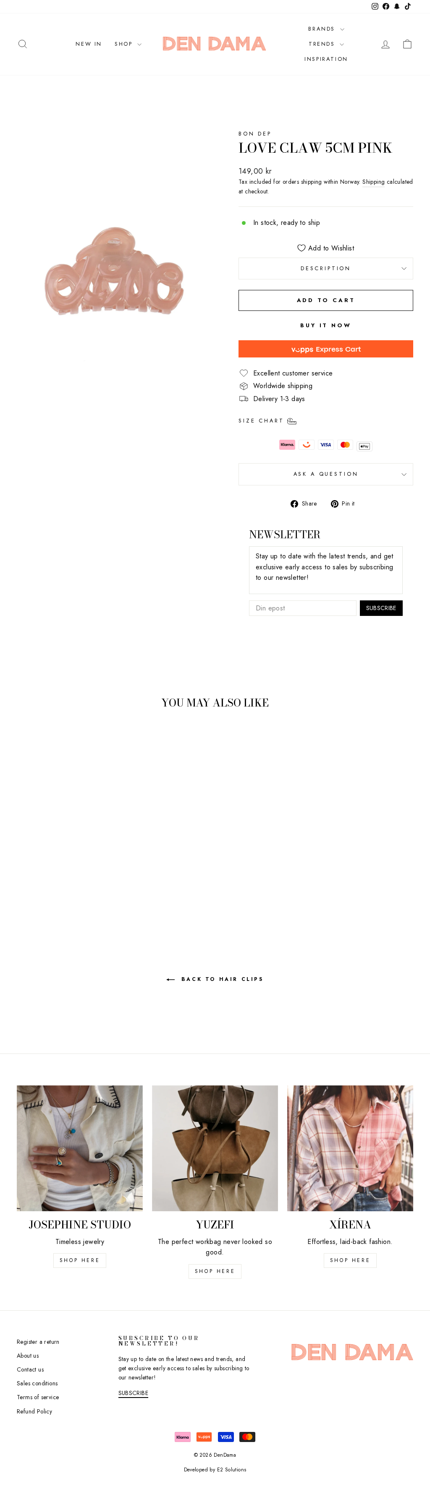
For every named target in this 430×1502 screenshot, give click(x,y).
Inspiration (326, 59)
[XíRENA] (350, 1148)
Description (326, 268)
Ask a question (326, 474)
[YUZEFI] (215, 1148)
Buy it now (325, 325)
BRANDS (323, 29)
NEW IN (89, 44)
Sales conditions (37, 1383)
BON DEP (255, 134)
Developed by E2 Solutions (215, 1469)
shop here (80, 1260)
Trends (323, 44)
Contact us (30, 1369)
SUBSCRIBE (381, 608)
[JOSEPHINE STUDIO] (80, 1148)
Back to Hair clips (220, 979)
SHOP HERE (215, 1271)
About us (28, 1355)
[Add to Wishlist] (27, 739)
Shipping (373, 181)
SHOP (125, 44)
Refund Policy (34, 1411)
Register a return (38, 1342)
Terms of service (38, 1397)
